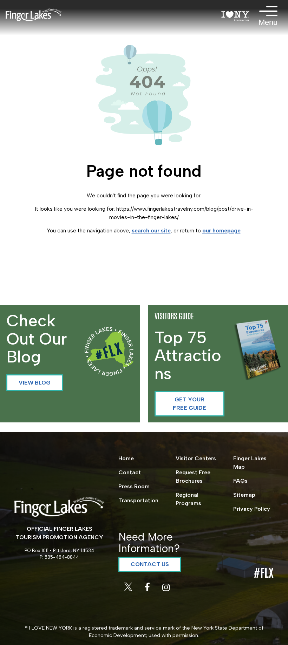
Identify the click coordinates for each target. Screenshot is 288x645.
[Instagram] (166, 589)
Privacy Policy (251, 508)
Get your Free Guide (189, 403)
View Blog (35, 382)
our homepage (221, 230)
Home (126, 458)
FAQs (240, 480)
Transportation (138, 500)
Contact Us (150, 564)
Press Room (134, 486)
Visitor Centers (196, 458)
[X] (129, 589)
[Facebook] (148, 589)
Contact (129, 472)
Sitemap (244, 494)
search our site (151, 230)
